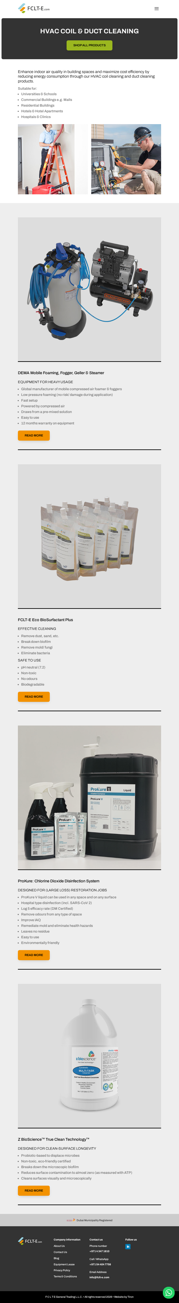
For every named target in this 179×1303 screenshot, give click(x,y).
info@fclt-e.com (99, 1277)
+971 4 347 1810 (99, 1251)
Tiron (130, 1296)
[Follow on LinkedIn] (128, 1246)
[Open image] (53, 159)
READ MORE (34, 435)
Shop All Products (89, 45)
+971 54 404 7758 (100, 1264)
